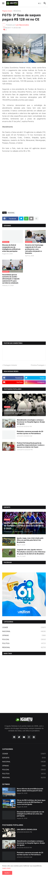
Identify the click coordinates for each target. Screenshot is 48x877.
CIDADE (24, 627)
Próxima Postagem (38, 365)
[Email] (31, 218)
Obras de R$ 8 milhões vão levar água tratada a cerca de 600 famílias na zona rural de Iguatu (31, 802)
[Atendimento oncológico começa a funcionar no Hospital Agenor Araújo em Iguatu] (8, 423)
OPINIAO (24, 635)
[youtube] (24, 737)
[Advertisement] (24, 185)
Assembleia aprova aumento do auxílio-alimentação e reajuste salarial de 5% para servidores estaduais (10, 279)
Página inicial (7, 11)
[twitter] (19, 737)
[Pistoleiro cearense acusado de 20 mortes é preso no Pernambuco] (8, 434)
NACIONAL (24, 631)
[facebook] (14, 737)
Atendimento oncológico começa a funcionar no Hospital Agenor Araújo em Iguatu (31, 422)
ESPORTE (24, 758)
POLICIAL (24, 639)
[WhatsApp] (26, 218)
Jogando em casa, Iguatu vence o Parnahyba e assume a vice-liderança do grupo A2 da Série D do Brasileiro (31, 552)
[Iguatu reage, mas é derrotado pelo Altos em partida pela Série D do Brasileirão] (8, 541)
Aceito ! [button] (7, 873)
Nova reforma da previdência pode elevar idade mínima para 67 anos (30, 790)
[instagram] (29, 737)
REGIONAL (17, 11)
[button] (3, 3)
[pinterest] (34, 737)
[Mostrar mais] (36, 218)
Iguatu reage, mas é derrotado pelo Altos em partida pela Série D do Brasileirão (30, 540)
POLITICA (24, 643)
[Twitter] (21, 218)
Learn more (6, 868)
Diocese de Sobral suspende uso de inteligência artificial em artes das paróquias (11, 248)
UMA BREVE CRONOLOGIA (27, 829)
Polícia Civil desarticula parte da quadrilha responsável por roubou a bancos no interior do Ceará (30, 445)
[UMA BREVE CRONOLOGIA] (8, 832)
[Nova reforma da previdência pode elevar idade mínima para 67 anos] (8, 792)
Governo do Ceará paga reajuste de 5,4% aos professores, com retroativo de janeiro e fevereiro (34, 249)
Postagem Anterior (10, 365)
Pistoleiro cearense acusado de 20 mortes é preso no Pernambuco (30, 432)
